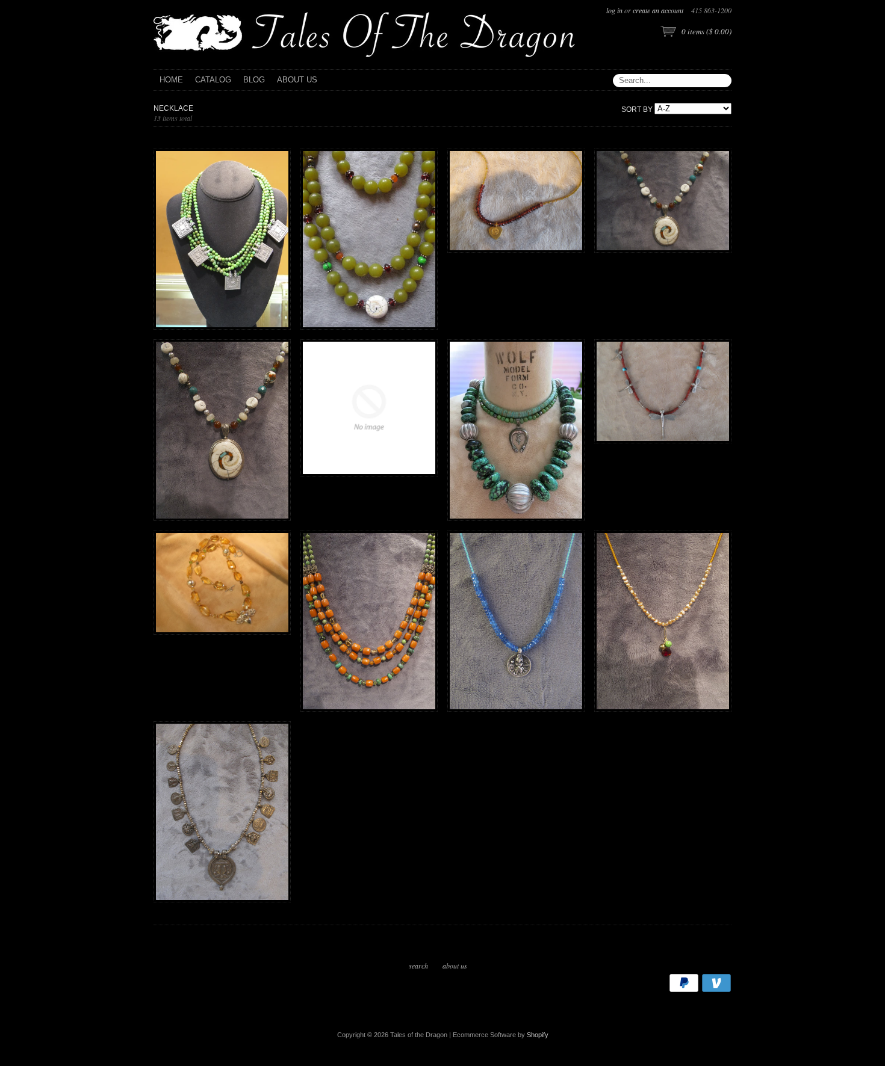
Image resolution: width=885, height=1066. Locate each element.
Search (418, 965)
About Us (454, 965)
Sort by (637, 109)
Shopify (537, 1034)
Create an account (658, 10)
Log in (614, 10)
